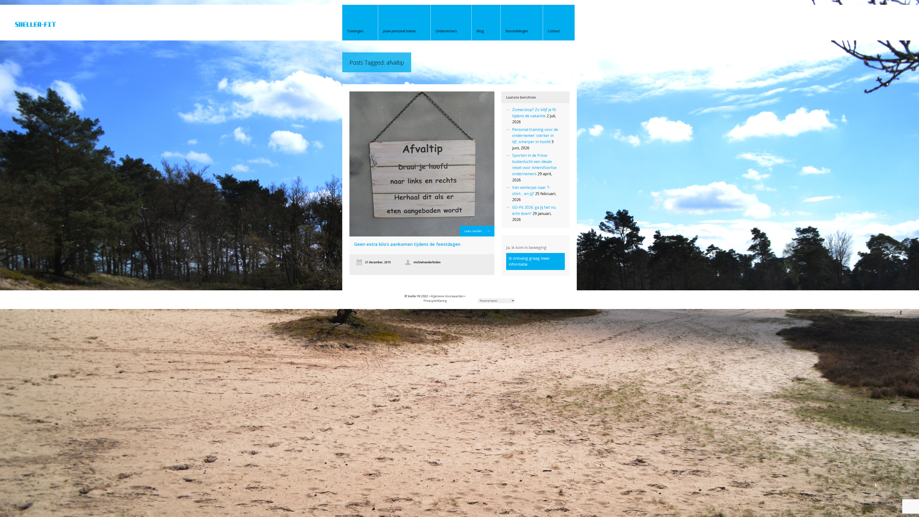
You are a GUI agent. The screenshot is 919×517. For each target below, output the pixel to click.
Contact (554, 31)
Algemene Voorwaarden (447, 296)
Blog (480, 31)
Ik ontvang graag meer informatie (529, 261)
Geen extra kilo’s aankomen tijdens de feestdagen (407, 244)
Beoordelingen (516, 31)
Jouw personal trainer (399, 31)
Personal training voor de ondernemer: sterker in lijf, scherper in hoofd (535, 135)
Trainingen (355, 31)
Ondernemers (446, 31)
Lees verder (473, 231)
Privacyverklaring (435, 301)
